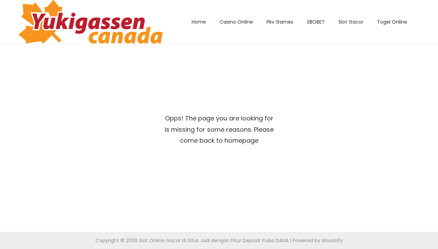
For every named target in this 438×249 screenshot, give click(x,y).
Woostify (332, 240)
